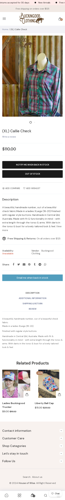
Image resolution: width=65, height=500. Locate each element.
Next (59, 394)
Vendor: (35, 250)
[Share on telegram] (40, 264)
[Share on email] (24, 264)
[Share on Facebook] (13, 264)
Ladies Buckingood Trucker (13, 405)
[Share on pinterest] (29, 264)
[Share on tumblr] (34, 264)
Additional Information (32, 298)
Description (32, 293)
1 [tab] (30, 122)
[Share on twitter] (19, 264)
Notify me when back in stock (32, 164)
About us (37, 477)
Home (5, 29)
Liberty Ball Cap (44, 403)
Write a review (9, 136)
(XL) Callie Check (16, 131)
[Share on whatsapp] (45, 264)
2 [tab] (34, 122)
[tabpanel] (32, 76)
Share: (5, 264)
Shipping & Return (32, 303)
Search (27, 477)
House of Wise (27, 483)
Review (32, 308)
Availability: (8, 250)
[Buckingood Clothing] (32, 19)
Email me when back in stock (32, 277)
